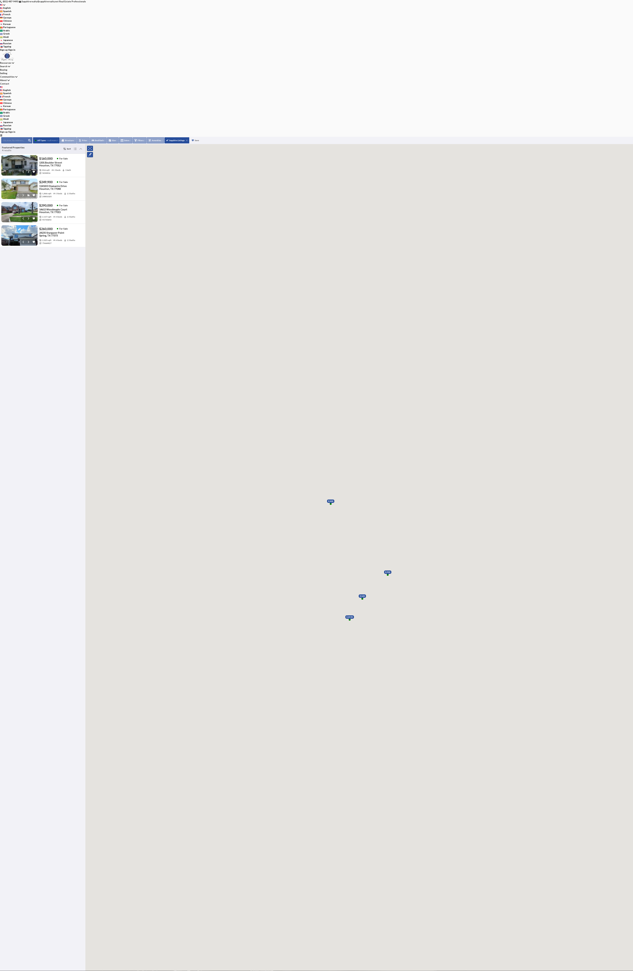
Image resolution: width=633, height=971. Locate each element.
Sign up (4, 50)
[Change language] (2, 5)
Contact (4, 83)
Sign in (11, 50)
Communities (7, 76)
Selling (3, 73)
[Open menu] (1, 135)
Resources (5, 62)
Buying (3, 69)
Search (3, 66)
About (3, 80)
